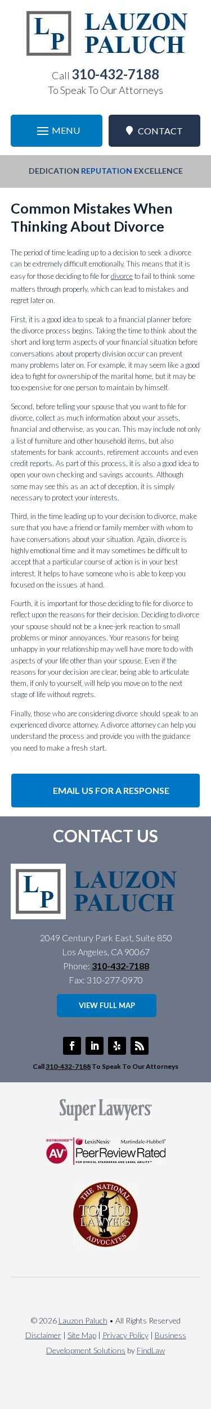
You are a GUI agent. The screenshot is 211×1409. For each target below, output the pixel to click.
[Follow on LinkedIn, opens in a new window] (95, 1046)
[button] (57, 131)
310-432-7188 (115, 74)
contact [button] (160, 130)
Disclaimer (43, 1335)
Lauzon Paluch (83, 1320)
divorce (122, 276)
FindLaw (151, 1350)
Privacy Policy (125, 1335)
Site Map (82, 1335)
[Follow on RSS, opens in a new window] (140, 1046)
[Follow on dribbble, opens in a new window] (117, 1046)
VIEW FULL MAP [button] (107, 1005)
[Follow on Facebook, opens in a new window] (72, 1046)
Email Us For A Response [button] (111, 790)
